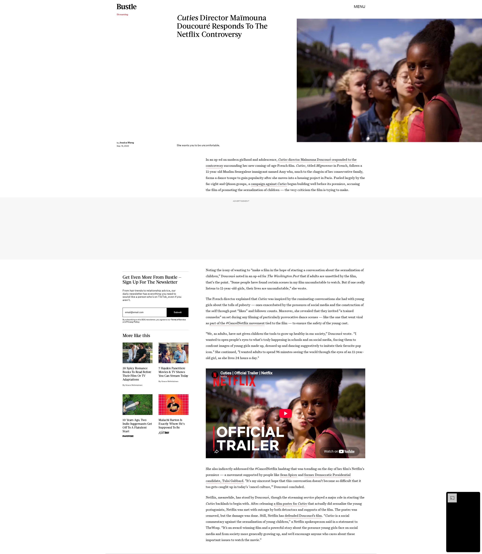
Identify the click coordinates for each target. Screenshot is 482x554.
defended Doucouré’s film (303, 515)
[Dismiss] (476, 495)
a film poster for (290, 503)
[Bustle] (127, 6)
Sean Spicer (288, 475)
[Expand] (450, 495)
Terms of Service (178, 319)
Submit (178, 312)
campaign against (269, 184)
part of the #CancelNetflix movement (237, 323)
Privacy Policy (133, 322)
